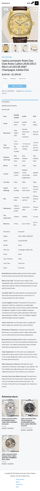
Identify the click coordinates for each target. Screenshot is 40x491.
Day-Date (5, 57)
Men (5, 93)
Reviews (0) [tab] (5, 109)
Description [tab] (5, 102)
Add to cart (17, 86)
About (18, 482)
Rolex (10, 57)
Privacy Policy (20, 479)
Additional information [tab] (9, 105)
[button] (35, 9)
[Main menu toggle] (37, 3)
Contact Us (19, 484)
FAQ (17, 487)
